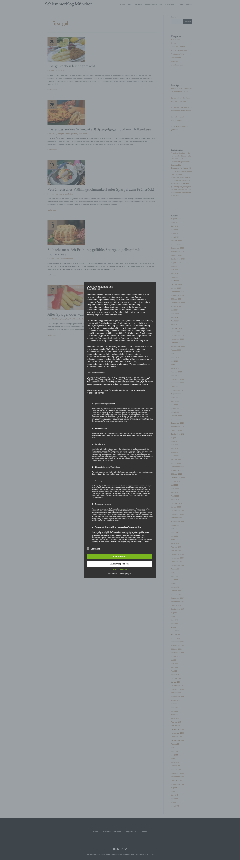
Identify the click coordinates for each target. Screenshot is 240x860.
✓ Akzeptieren (119, 556)
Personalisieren (120, 569)
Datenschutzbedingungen (119, 574)
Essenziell (95, 549)
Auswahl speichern (119, 564)
